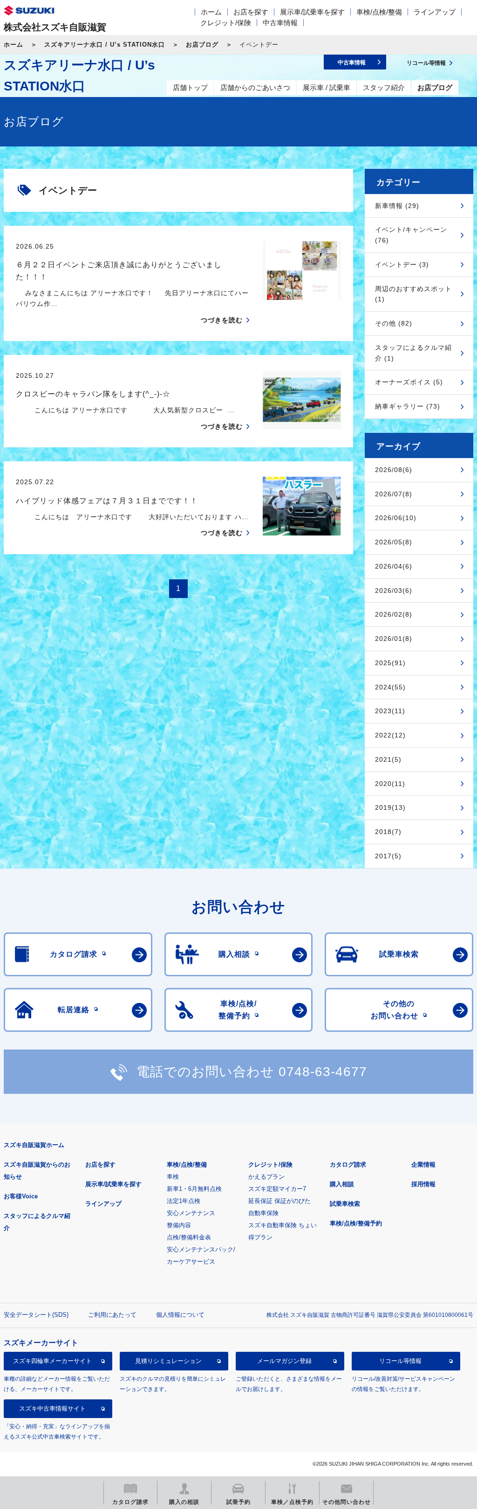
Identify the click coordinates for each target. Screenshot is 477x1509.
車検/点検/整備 (379, 11)
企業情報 (423, 1164)
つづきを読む (222, 320)
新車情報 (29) (397, 205)
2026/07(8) (393, 494)
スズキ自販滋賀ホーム (34, 1144)
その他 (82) (393, 323)
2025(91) (390, 663)
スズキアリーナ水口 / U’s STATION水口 (104, 44)
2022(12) (390, 735)
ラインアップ (435, 11)
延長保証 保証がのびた (279, 1200)
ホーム (211, 11)
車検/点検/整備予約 (356, 1223)
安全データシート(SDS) (36, 1314)
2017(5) (388, 856)
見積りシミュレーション (168, 1360)
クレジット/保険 (225, 22)
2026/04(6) (393, 566)
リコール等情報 (400, 1360)
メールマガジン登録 (284, 1360)
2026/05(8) (393, 542)
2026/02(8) (393, 614)
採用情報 (423, 1184)
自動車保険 (263, 1213)
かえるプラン (266, 1176)
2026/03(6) (393, 590)
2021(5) (388, 759)
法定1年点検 (183, 1200)
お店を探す (250, 11)
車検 (173, 1176)
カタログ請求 (348, 1164)
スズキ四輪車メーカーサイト (52, 1360)
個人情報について (180, 1314)
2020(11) (390, 783)
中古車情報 (280, 22)
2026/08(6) (393, 469)
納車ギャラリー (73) (407, 406)
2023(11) (390, 711)
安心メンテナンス (191, 1213)
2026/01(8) (393, 638)
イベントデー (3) (402, 264)
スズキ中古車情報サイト (52, 1408)
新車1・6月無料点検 (194, 1188)
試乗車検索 (345, 1203)
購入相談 (342, 1184)
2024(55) (390, 687)
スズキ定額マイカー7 (277, 1188)
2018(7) (388, 831)
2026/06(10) (395, 518)
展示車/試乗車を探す (312, 11)
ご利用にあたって (112, 1314)
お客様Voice (21, 1196)
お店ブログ (202, 44)
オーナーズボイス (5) (409, 382)
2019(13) (390, 807)
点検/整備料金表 (189, 1237)
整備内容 (179, 1225)
